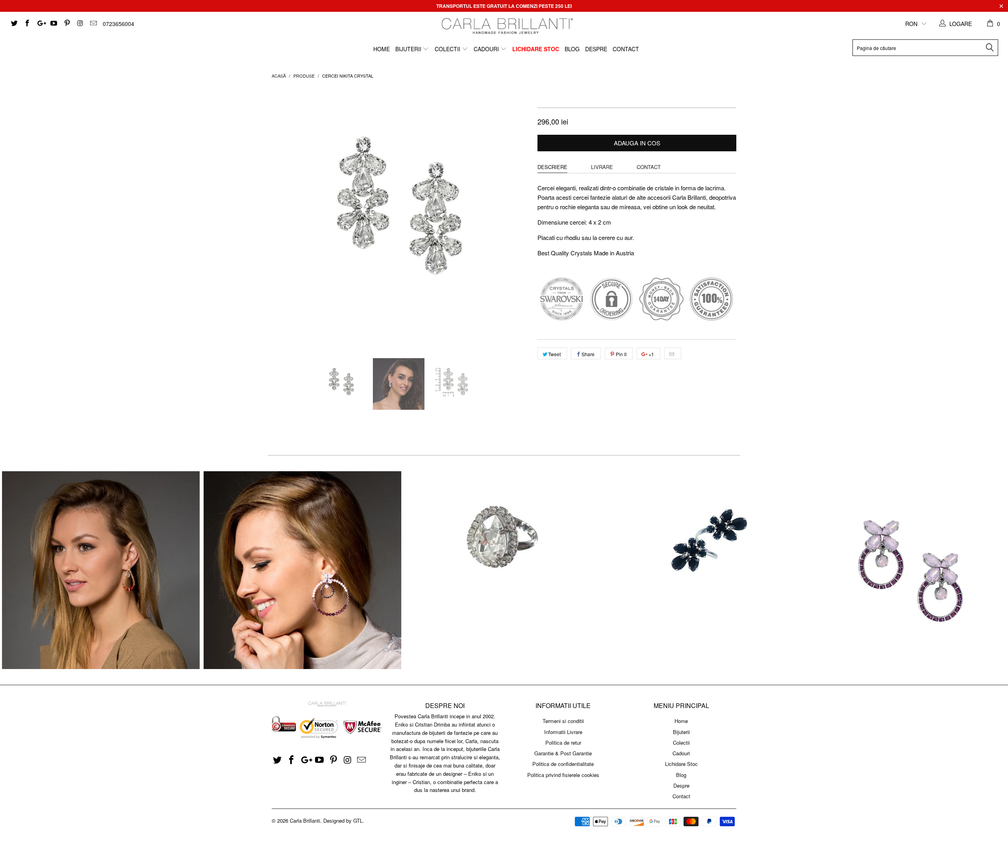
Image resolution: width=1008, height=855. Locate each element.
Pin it (621, 354)
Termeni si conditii (563, 721)
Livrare (602, 167)
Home (381, 49)
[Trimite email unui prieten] (672, 353)
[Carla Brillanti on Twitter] (14, 24)
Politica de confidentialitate (563, 764)
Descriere (552, 167)
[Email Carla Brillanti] (93, 24)
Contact (626, 49)
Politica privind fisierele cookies (563, 775)
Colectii (448, 49)
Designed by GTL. (343, 820)
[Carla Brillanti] (506, 26)
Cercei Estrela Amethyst (907, 570)
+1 (650, 354)
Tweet (554, 354)
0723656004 (118, 24)
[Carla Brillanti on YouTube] (53, 24)
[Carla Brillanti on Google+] (40, 24)
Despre (596, 49)
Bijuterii (409, 49)
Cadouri (487, 49)
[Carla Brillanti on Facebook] (27, 24)
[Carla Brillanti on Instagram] (80, 24)
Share (588, 354)
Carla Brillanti (305, 820)
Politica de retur (563, 742)
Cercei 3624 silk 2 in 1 (101, 570)
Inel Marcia (504, 542)
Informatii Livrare (563, 732)
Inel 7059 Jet (705, 542)
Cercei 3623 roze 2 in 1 (302, 570)
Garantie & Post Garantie (563, 753)
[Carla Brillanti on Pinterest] (66, 24)
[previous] (285, 217)
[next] (516, 217)
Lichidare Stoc (535, 49)
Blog (572, 49)
